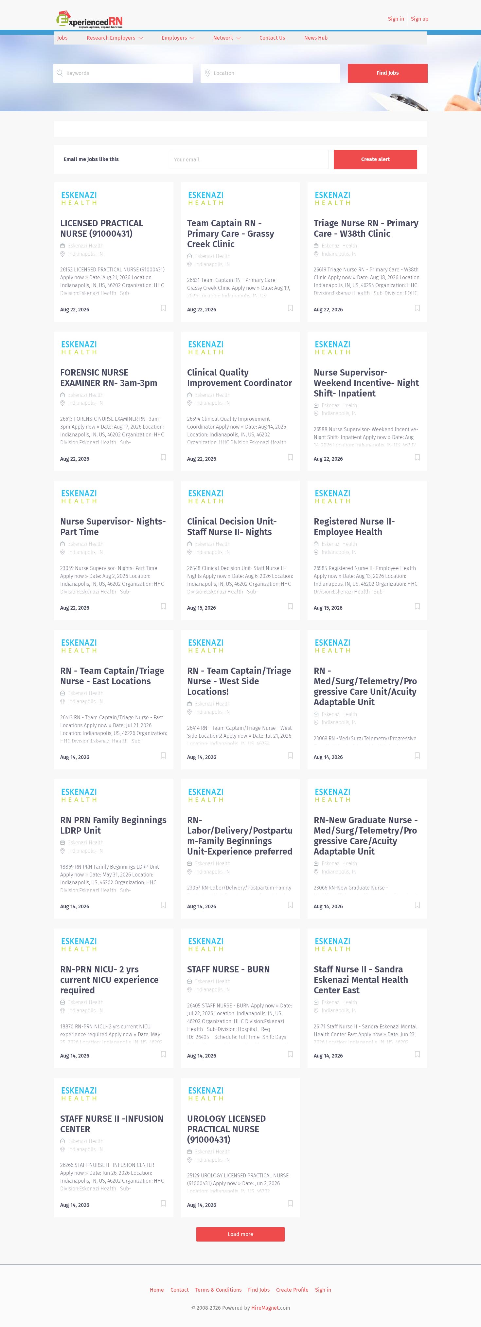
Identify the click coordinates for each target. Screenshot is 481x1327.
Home (157, 1290)
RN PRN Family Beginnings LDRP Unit (113, 825)
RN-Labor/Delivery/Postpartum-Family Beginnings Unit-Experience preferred (240, 836)
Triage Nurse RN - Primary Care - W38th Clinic (366, 228)
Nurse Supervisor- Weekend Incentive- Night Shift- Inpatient (366, 383)
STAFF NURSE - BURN (228, 969)
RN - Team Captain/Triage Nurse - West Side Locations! (239, 681)
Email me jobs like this (91, 159)
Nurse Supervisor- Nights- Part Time (113, 526)
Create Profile (292, 1290)
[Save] (157, 309)
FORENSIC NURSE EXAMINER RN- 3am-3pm (108, 377)
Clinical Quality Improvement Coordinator (239, 377)
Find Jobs (388, 73)
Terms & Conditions (218, 1290)
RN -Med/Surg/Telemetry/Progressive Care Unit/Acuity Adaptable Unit (365, 687)
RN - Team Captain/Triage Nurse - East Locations (112, 676)
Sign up (420, 19)
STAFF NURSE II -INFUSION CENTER (112, 1124)
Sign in (396, 19)
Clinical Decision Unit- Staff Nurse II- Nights (232, 526)
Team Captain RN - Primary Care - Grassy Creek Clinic (230, 233)
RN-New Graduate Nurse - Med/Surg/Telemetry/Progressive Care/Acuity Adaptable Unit (366, 836)
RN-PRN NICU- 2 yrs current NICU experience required (109, 980)
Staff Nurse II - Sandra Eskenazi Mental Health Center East (361, 980)
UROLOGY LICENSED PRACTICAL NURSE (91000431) (226, 1129)
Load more (240, 1234)
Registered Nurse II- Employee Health (354, 526)
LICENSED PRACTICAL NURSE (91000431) (101, 228)
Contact (179, 1290)
